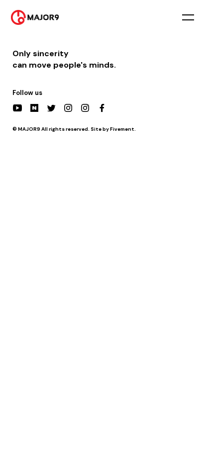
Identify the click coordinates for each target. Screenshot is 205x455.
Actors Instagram (85, 108)
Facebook (102, 108)
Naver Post (34, 108)
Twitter (51, 108)
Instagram (68, 108)
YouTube (17, 108)
